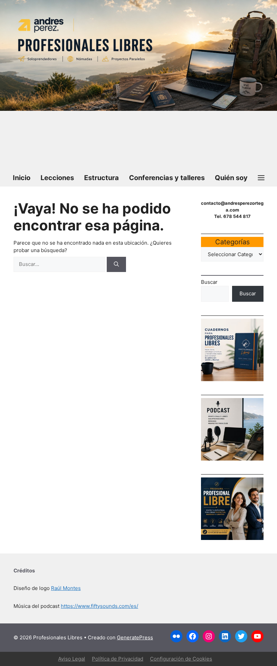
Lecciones (57, 178)
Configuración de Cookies (181, 659)
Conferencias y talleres (167, 178)
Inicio (21, 178)
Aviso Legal (71, 659)
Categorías (232, 242)
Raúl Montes (66, 588)
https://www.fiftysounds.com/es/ (99, 606)
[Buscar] (116, 264)
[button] (261, 178)
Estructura (101, 178)
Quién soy (231, 178)
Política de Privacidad (117, 659)
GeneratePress (135, 637)
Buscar (209, 282)
